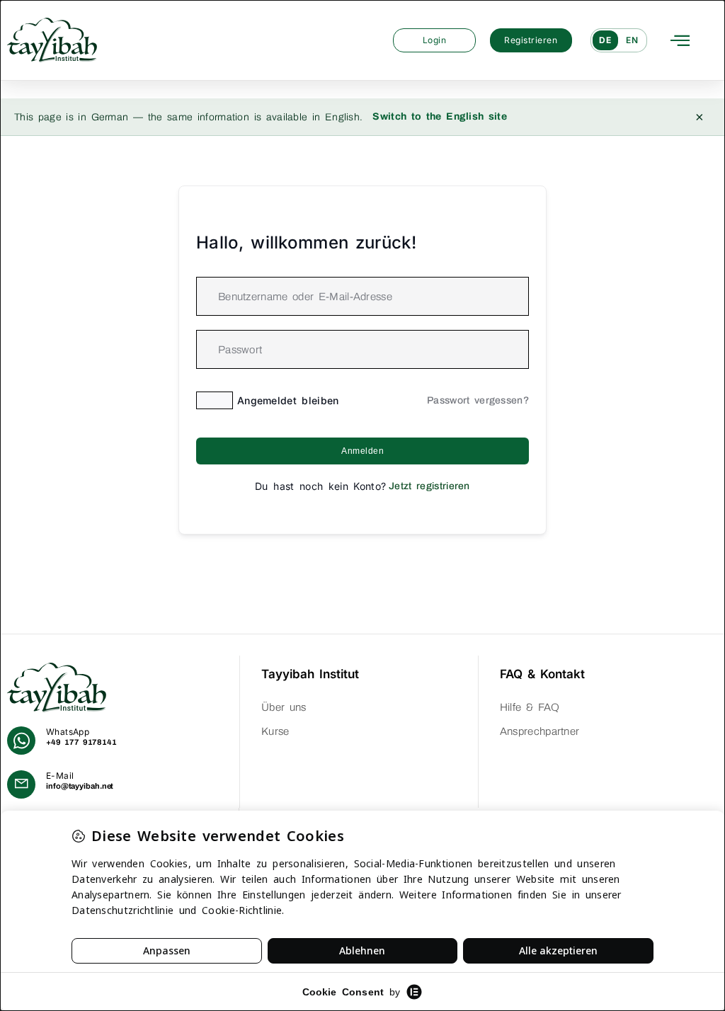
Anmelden (362, 451)
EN (632, 40)
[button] (680, 40)
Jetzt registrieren (429, 486)
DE (605, 40)
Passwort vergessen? (478, 400)
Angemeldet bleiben (288, 400)
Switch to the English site (439, 116)
